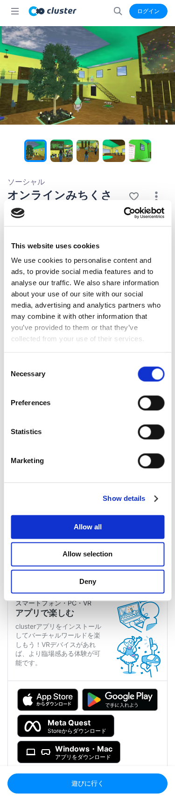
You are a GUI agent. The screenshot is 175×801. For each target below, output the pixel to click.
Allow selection (87, 554)
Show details (124, 498)
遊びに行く (87, 783)
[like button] (134, 196)
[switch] (151, 402)
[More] (156, 196)
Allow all (88, 527)
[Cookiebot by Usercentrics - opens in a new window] (124, 213)
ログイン (148, 10)
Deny (87, 581)
